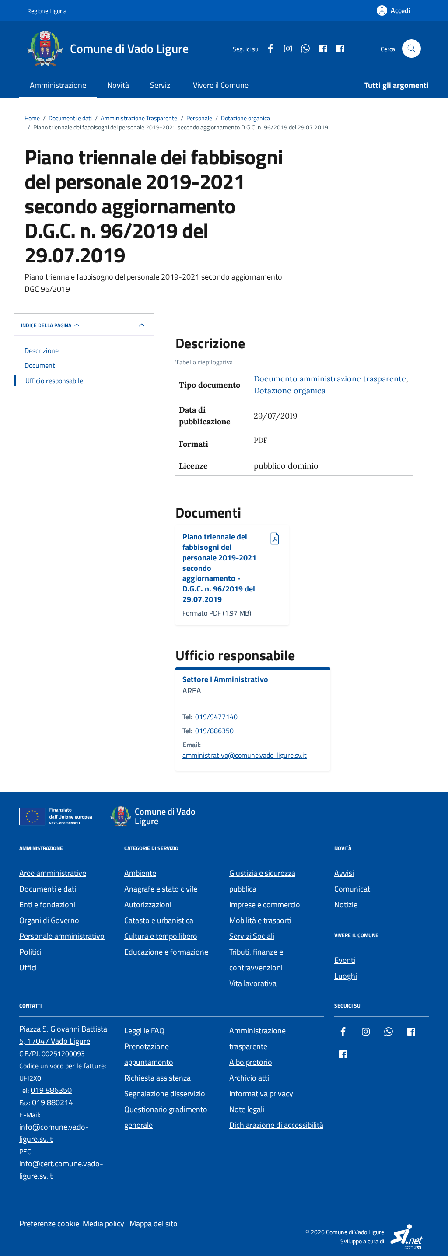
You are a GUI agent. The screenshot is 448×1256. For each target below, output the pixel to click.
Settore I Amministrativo (225, 679)
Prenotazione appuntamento (148, 1054)
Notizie (345, 904)
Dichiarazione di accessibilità (276, 1125)
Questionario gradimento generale (165, 1117)
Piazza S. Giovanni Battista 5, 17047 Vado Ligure (63, 1035)
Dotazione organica (290, 390)
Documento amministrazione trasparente (330, 379)
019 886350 (51, 1090)
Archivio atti (249, 1078)
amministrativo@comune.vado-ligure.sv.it (244, 755)
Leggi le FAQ (144, 1030)
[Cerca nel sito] (411, 48)
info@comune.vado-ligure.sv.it (54, 1133)
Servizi (161, 85)
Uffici (28, 967)
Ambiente (140, 873)
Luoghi (345, 976)
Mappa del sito (154, 1223)
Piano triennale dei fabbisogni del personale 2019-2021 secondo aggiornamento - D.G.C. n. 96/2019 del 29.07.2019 (219, 568)
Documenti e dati (47, 889)
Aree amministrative (52, 873)
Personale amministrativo (62, 936)
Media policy (103, 1223)
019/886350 (214, 730)
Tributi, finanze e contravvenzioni (256, 959)
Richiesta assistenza (157, 1078)
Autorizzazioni (148, 904)
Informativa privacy (261, 1093)
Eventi (344, 960)
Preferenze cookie (49, 1223)
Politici (30, 952)
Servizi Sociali (251, 936)
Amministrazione (58, 85)
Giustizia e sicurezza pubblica (262, 881)
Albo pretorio (250, 1062)
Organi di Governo (49, 920)
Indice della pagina (46, 325)
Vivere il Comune (220, 85)
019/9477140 (216, 716)
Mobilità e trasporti (260, 920)
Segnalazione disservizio (164, 1093)
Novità (118, 85)
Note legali (246, 1109)
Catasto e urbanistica (158, 920)
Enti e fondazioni (47, 904)
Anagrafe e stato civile (160, 889)
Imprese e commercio (264, 904)
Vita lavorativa (252, 983)
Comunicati (353, 889)
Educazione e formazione (166, 952)
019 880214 (52, 1102)
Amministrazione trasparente (257, 1038)
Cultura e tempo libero (160, 936)
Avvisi (344, 873)
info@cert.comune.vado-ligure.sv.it (61, 1170)
